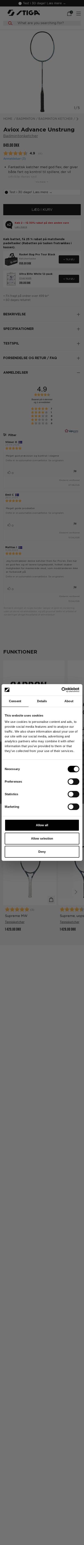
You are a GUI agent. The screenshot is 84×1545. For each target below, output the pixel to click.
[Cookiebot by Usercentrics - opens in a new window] (61, 689)
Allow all (42, 825)
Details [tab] (42, 701)
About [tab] (68, 701)
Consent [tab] (15, 701)
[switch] (73, 781)
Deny (42, 851)
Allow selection (42, 838)
